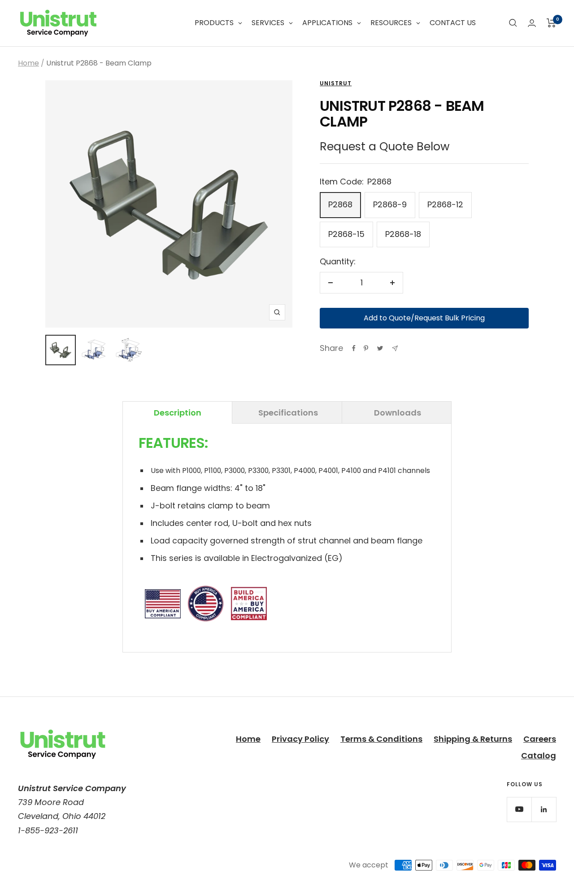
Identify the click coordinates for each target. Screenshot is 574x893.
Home (28, 63)
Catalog (538, 755)
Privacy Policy (300, 738)
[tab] (177, 412)
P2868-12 (445, 204)
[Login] (532, 23)
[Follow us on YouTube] (519, 809)
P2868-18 (403, 234)
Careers (539, 738)
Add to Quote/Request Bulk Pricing (424, 318)
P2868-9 (390, 204)
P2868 (340, 204)
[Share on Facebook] (354, 348)
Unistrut (336, 83)
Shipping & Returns (473, 738)
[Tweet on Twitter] (380, 348)
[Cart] (551, 22)
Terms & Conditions (381, 738)
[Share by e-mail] (395, 348)
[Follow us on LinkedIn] (543, 809)
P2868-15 (346, 234)
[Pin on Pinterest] (366, 348)
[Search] (513, 23)
